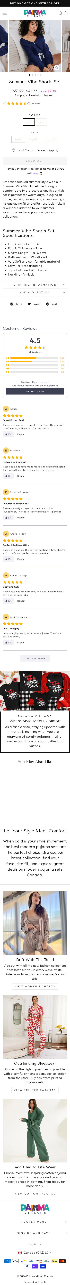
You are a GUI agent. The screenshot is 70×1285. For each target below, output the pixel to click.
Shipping (20, 95)
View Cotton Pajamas (35, 1193)
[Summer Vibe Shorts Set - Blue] (13, 806)
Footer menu (34, 1221)
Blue (29, 122)
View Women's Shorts (35, 986)
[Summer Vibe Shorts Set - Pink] (17, 806)
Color (35, 115)
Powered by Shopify (35, 1281)
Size (35, 132)
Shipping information (35, 284)
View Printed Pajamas (35, 1090)
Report (21, 434)
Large (51, 139)
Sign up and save (34, 1233)
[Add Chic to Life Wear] (35, 1130)
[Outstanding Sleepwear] (35, 1027)
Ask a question (35, 292)
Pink (41, 122)
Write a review (35, 391)
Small (18, 139)
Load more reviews (35, 658)
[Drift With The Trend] (35, 923)
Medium (34, 139)
